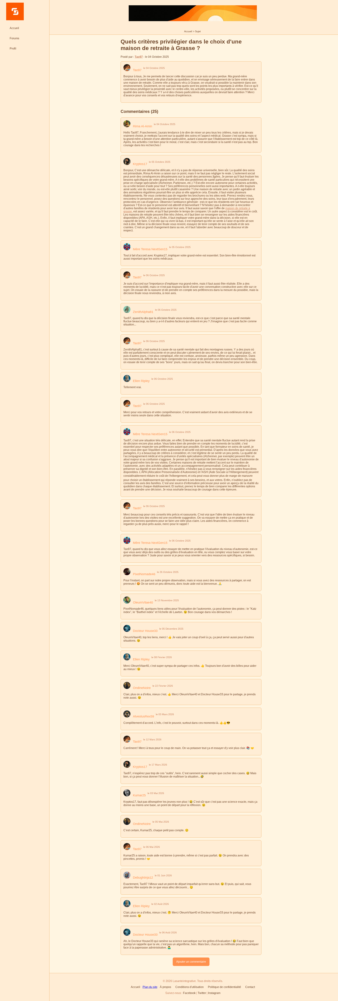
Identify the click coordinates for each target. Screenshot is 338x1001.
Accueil (188, 31)
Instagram (214, 992)
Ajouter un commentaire (191, 961)
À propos (165, 987)
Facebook (189, 992)
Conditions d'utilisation (189, 987)
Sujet (198, 31)
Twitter (202, 992)
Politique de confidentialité (224, 987)
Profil (13, 48)
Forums (14, 38)
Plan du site (150, 987)
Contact (250, 987)
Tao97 (139, 56)
